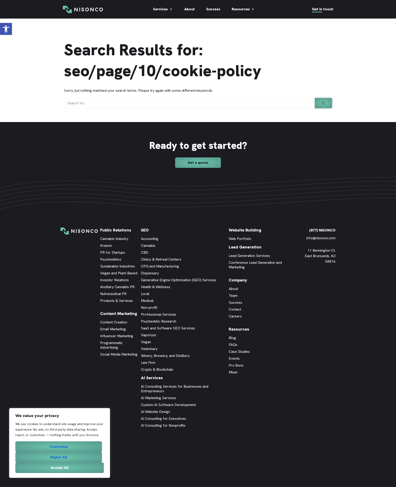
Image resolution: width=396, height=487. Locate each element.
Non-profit (149, 307)
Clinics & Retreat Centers (161, 259)
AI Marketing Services (158, 397)
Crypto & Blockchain (157, 369)
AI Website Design (155, 411)
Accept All (60, 467)
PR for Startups (112, 252)
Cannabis (148, 245)
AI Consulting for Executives (163, 418)
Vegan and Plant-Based (118, 273)
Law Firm (148, 362)
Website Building (245, 230)
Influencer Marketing (116, 336)
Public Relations (115, 230)
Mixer (233, 372)
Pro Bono (236, 365)
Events (234, 358)
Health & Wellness (155, 286)
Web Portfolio (240, 238)
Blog (232, 337)
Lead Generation (245, 247)
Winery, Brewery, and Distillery (165, 355)
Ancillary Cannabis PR (117, 286)
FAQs (233, 344)
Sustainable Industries (117, 266)
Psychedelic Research (158, 321)
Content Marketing (118, 313)
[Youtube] (326, 278)
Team (233, 295)
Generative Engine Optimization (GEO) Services (178, 280)
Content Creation (113, 322)
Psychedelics (110, 259)
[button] (6, 29)
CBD (144, 252)
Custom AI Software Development (168, 404)
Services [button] (160, 9)
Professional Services (158, 314)
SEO (145, 230)
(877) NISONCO (322, 230)
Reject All (58, 457)
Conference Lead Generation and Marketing (255, 265)
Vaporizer (149, 335)
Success (213, 9)
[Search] (323, 103)
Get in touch (322, 9)
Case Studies (239, 351)
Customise (59, 446)
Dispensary (150, 273)
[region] (59, 443)
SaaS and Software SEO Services (168, 328)
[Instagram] (333, 278)
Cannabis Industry (114, 238)
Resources (241, 9)
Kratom (106, 245)
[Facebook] (312, 278)
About (189, 9)
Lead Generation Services (249, 255)
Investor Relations (114, 280)
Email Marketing (113, 329)
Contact (235, 309)
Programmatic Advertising (111, 345)
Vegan (146, 342)
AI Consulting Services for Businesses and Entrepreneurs (174, 388)
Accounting (149, 238)
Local (145, 293)
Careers (235, 316)
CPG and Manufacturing (160, 266)
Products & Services (116, 300)
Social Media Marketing (119, 354)
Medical (147, 300)
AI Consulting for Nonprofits (163, 425)
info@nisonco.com (321, 238)
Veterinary (149, 348)
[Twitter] (319, 278)
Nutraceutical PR (113, 293)
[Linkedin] (305, 278)
